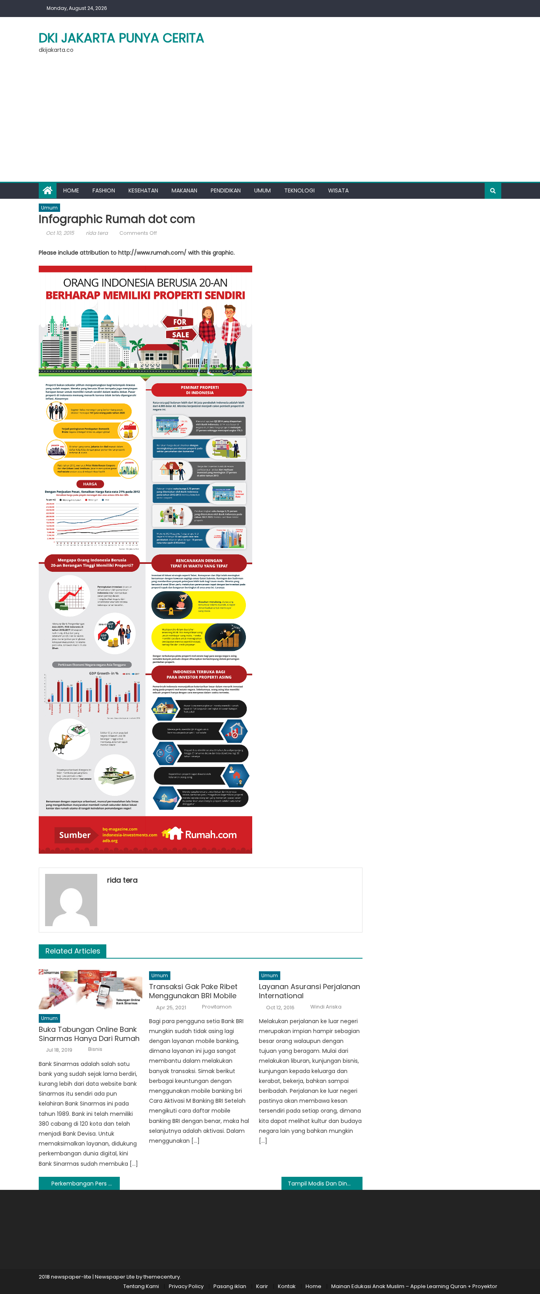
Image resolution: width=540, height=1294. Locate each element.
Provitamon (217, 1006)
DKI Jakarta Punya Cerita (121, 38)
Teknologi (299, 190)
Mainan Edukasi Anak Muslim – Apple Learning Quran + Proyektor (414, 1286)
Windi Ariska (326, 1006)
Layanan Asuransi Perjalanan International (309, 991)
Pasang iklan (229, 1286)
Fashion (104, 190)
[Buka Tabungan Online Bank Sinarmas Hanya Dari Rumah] (90, 988)
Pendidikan (226, 190)
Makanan (184, 190)
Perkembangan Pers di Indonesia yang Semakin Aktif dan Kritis (85, 1183)
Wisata (338, 190)
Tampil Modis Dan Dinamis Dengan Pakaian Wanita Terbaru (325, 1183)
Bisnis (95, 1049)
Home (71, 190)
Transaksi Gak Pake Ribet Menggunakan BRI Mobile (193, 991)
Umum (262, 190)
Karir (262, 1286)
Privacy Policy (186, 1286)
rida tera (97, 233)
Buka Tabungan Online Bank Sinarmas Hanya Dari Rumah (89, 1034)
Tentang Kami (141, 1286)
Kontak (287, 1286)
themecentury (161, 1277)
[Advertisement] (270, 122)
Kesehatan (143, 190)
